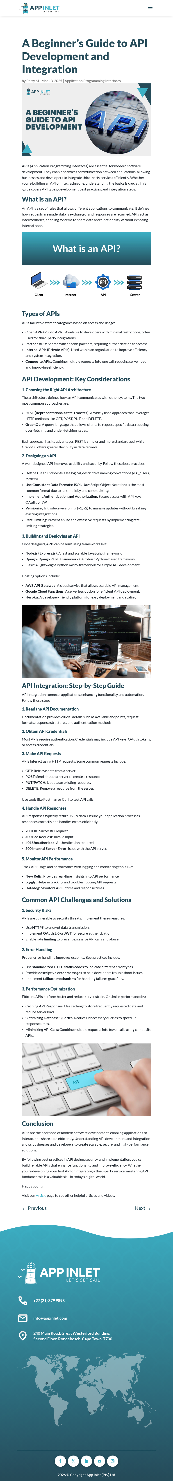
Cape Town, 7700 (97, 1338)
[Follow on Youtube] (99, 1461)
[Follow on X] (73, 1461)
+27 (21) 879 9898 (49, 1300)
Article (41, 1195)
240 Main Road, (47, 1333)
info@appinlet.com (50, 1318)
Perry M (32, 80)
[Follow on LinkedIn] (86, 1461)
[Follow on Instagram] (112, 1461)
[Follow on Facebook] (60, 1461)
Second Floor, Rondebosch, (57, 1338)
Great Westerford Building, (86, 1333)
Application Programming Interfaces (93, 80)
